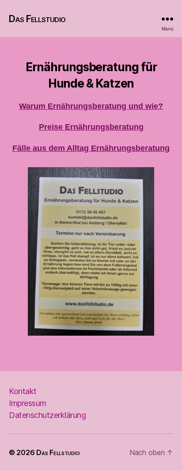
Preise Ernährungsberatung (91, 127)
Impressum (27, 403)
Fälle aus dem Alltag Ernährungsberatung (91, 148)
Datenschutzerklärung (47, 415)
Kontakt (23, 391)
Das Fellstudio (37, 18)
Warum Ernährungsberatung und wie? (91, 106)
